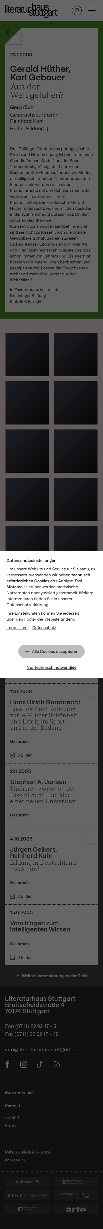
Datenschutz (44, 627)
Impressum (17, 627)
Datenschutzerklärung (27, 604)
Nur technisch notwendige (51, 667)
